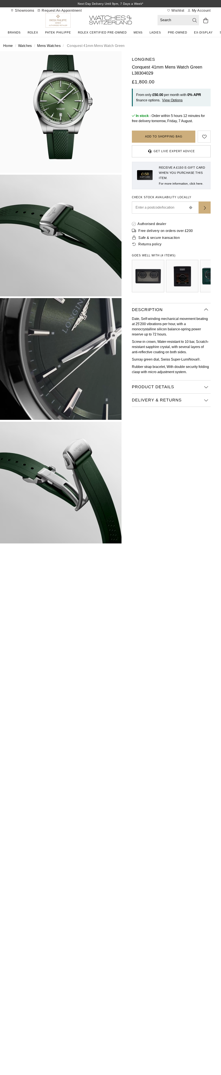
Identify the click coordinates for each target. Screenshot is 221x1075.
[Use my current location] (191, 207)
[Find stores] (205, 207)
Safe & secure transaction (159, 238)
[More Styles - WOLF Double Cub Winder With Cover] (148, 276)
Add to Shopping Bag (163, 136)
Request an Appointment (61, 10)
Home (8, 46)
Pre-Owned (177, 32)
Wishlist (177, 10)
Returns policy (150, 244)
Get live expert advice (174, 151)
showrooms (24, 10)
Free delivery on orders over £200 (165, 231)
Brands (14, 32)
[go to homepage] (110, 21)
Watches (25, 46)
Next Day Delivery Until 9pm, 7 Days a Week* (110, 3)
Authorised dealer (151, 224)
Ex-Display (203, 32)
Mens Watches (49, 46)
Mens (138, 32)
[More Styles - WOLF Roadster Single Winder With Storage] (182, 276)
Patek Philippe (58, 32)
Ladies (155, 32)
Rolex (33, 32)
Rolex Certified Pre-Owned (102, 32)
